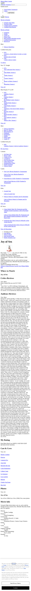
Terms (4, 565)
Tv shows (3, 62)
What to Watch (9, 47)
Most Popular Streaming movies (12, 38)
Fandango (6, 32)
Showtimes (8, 229)
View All (3, 87)
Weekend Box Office (9, 163)
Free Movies (7, 233)
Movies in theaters (5, 20)
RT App (3, 148)
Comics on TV (8, 157)
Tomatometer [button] (4, 257)
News (6, 148)
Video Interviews (8, 161)
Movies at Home (5, 30)
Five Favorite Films (9, 160)
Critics (5, 11)
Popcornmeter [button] (20, 257)
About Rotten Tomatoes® (10, 9)
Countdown (7, 158)
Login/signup (11, 12)
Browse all (7, 41)
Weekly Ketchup (8, 164)
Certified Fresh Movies (10, 27)
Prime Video (7, 37)
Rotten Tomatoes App (9, 237)
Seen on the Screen (9, 236)
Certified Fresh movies (10, 40)
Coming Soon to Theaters (10, 25)
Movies (7, 17)
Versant (14, 563)
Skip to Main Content (6, 1)
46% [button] (15, 257)
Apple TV (6, 35)
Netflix (6, 34)
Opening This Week (9, 22)
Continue (15, 588)
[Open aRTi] (3, 3)
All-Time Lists (7, 154)
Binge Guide (7, 155)
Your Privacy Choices (15, 583)
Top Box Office (8, 24)
